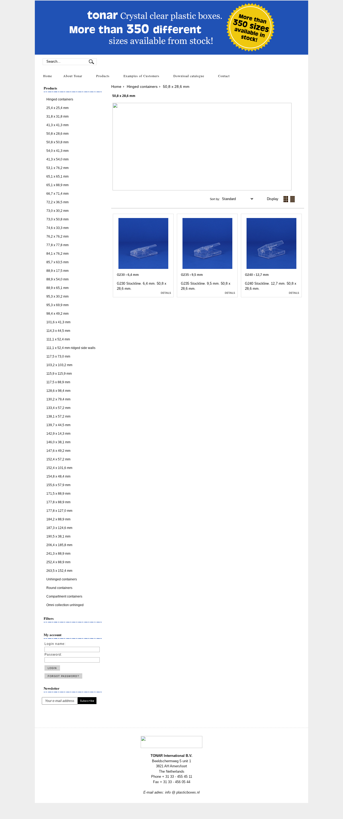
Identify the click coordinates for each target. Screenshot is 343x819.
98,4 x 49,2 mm (57, 313)
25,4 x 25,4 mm (57, 108)
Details (166, 293)
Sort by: (215, 199)
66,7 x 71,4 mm (57, 194)
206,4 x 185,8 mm (59, 545)
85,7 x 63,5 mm (57, 262)
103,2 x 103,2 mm (59, 365)
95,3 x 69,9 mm (57, 305)
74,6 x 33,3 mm (57, 228)
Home (116, 86)
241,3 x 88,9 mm (58, 553)
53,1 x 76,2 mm (57, 168)
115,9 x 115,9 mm (59, 373)
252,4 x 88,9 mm (58, 562)
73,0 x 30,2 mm (57, 211)
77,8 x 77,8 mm (57, 245)
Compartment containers (64, 596)
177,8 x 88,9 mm (58, 502)
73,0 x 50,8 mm (57, 219)
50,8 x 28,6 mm (176, 86)
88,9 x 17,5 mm (57, 271)
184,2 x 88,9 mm (58, 519)
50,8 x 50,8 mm (57, 142)
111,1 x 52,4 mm (58, 339)
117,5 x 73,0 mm (58, 356)
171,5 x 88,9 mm (58, 493)
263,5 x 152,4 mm (59, 571)
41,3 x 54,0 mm (57, 159)
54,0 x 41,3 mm (57, 151)
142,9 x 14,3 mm (58, 433)
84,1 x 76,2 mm (57, 254)
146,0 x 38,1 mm (58, 442)
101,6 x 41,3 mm (58, 322)
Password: (53, 654)
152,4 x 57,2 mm (58, 459)
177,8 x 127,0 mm (59, 511)
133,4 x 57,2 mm (58, 408)
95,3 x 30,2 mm (57, 296)
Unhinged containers (61, 579)
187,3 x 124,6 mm (59, 528)
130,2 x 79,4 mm (58, 399)
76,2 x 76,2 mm (57, 236)
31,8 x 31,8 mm (57, 116)
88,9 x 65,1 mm (57, 288)
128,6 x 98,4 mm (58, 391)
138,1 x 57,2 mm (58, 416)
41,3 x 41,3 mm (57, 125)
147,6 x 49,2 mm (58, 451)
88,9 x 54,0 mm (57, 279)
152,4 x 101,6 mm (59, 468)
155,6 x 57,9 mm (58, 485)
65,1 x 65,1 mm (57, 176)
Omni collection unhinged (65, 605)
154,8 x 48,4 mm (58, 476)
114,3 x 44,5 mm (58, 331)
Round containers (59, 588)
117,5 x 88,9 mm (58, 382)
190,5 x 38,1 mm (58, 536)
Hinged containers (59, 99)
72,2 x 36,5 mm (57, 202)
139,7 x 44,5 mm (58, 425)
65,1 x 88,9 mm (57, 185)
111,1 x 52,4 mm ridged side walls (70, 348)
